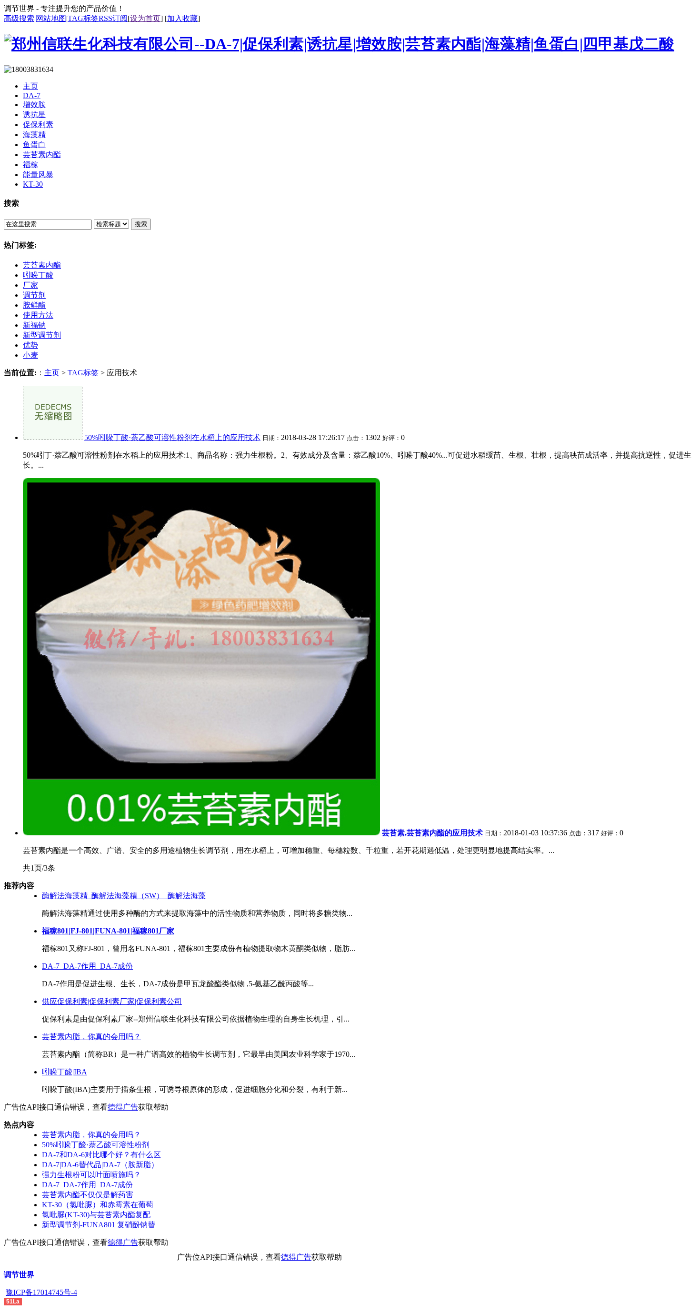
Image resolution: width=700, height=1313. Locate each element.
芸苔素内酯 (42, 265)
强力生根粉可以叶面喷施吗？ (91, 1175)
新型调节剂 (42, 335)
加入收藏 (182, 18)
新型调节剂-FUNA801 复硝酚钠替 (98, 1225)
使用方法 (38, 315)
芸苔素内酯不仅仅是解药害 (87, 1195)
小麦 (30, 355)
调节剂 (34, 295)
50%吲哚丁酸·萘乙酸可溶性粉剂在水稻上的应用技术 (172, 437)
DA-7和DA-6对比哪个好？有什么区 (101, 1155)
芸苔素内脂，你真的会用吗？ (91, 1036)
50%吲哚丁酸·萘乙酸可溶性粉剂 (96, 1145)
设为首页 (145, 18)
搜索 (141, 224)
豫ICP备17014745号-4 (41, 1292)
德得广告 (123, 1107)
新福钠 (34, 325)
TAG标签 (83, 18)
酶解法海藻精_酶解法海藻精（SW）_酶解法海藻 (124, 896)
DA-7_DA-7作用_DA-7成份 (87, 966)
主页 (52, 373)
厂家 (30, 285)
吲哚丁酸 (38, 275)
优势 (30, 345)
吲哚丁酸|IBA (64, 1072)
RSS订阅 (113, 18)
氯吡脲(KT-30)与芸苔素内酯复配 (96, 1215)
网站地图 (51, 18)
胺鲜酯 (34, 305)
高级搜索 (19, 18)
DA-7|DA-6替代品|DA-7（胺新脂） (100, 1165)
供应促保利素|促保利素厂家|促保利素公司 (112, 1001)
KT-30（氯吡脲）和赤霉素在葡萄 (97, 1205)
